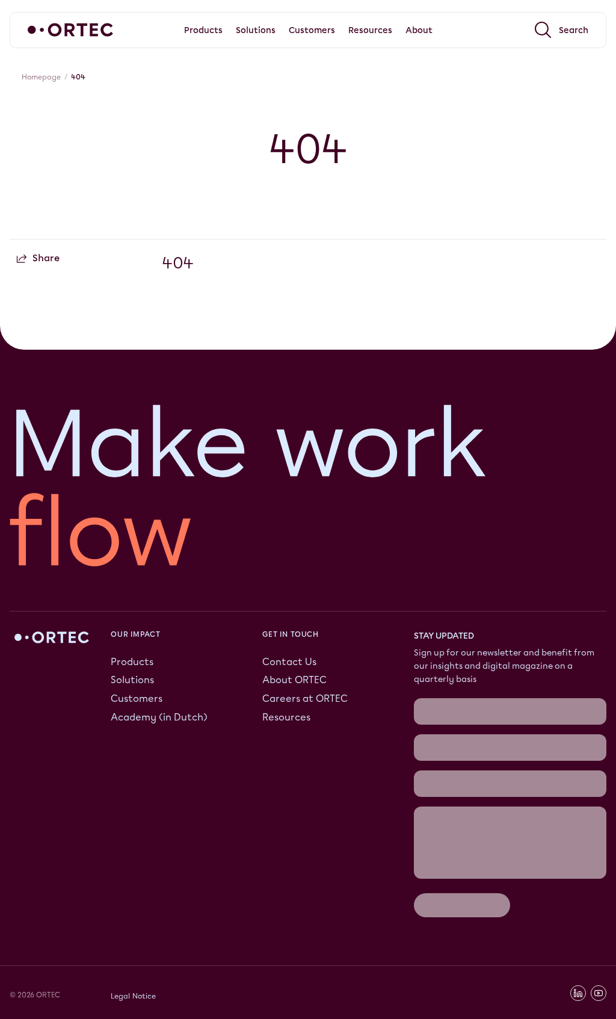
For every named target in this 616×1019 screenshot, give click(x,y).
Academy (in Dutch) (159, 717)
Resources (286, 717)
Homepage (41, 77)
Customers (136, 698)
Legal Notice (133, 995)
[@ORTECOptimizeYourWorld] (598, 993)
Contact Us (289, 661)
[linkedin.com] (578, 993)
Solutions (132, 680)
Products (132, 661)
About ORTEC (294, 680)
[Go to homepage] (70, 29)
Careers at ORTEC (305, 698)
